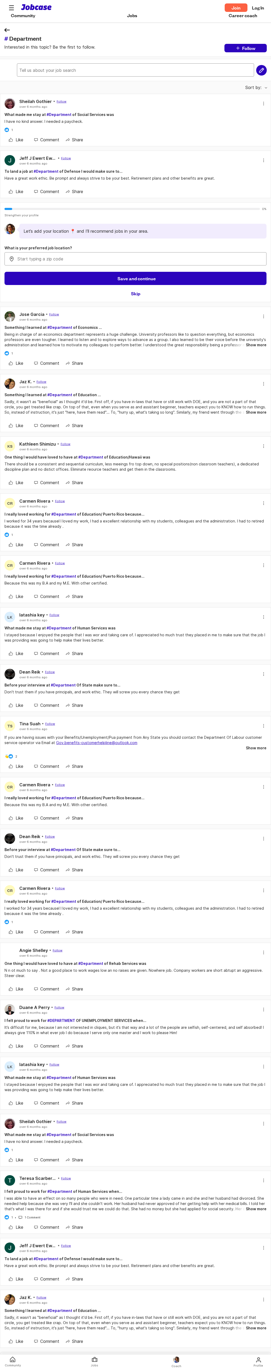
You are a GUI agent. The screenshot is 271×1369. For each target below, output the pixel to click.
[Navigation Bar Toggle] (11, 7)
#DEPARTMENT (61, 1020)
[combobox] (135, 258)
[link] (16, 140)
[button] (11, 7)
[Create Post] (261, 70)
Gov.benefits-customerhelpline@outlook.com (96, 742)
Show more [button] (256, 345)
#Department (59, 114)
